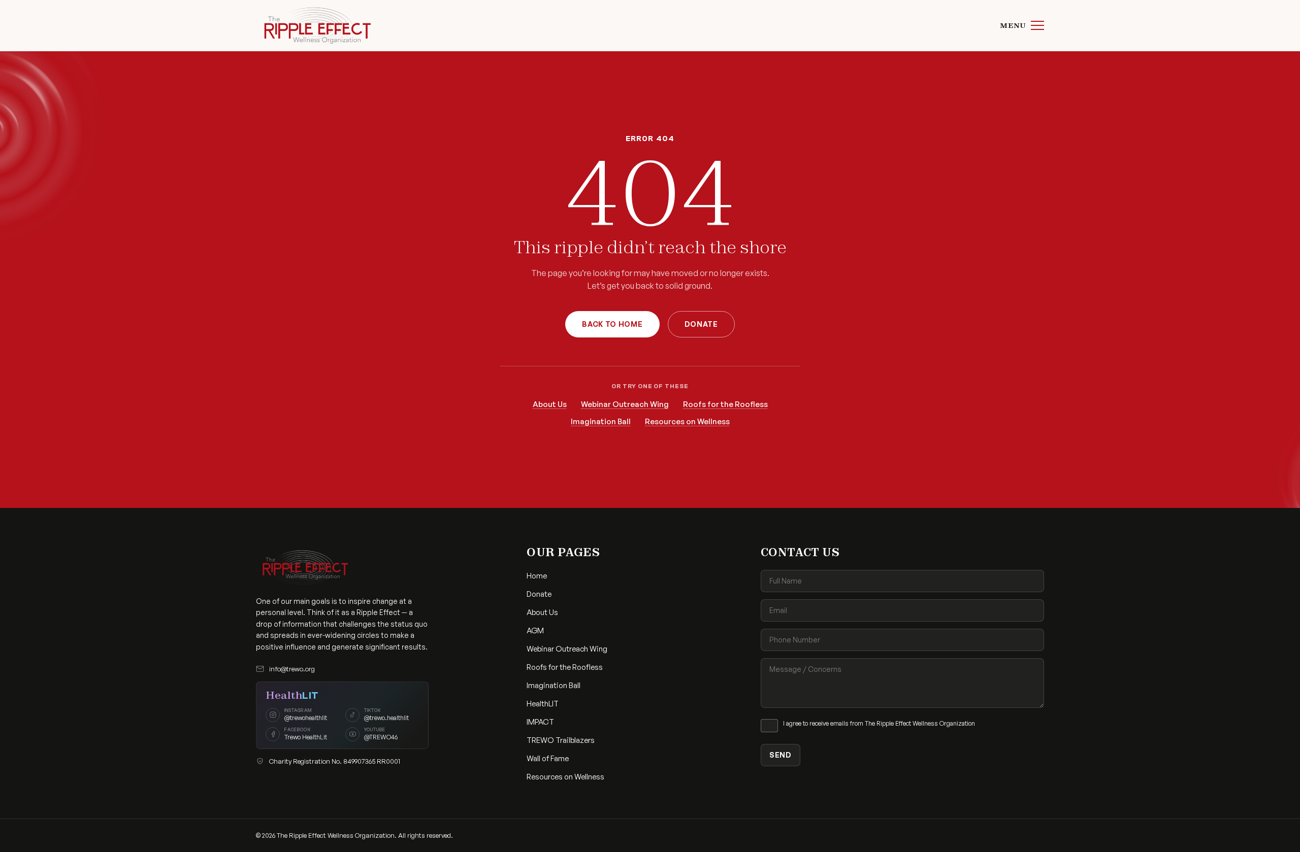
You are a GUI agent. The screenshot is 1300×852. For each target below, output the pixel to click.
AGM (535, 630)
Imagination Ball (601, 421)
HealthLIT (543, 703)
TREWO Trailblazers (561, 740)
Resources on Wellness (687, 421)
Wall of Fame (548, 758)
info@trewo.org (292, 669)
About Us (550, 404)
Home (537, 576)
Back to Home (612, 324)
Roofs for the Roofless (725, 404)
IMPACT (540, 722)
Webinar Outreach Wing (625, 404)
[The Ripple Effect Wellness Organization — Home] (314, 25)
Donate (701, 324)
